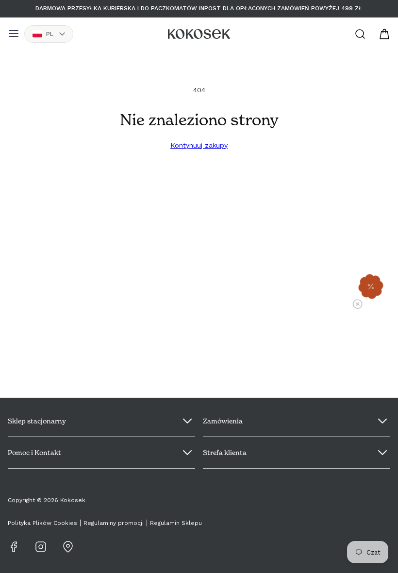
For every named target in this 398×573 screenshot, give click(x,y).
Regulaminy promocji (113, 523)
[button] (370, 286)
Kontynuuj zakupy (199, 145)
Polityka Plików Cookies (42, 523)
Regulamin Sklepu (176, 523)
